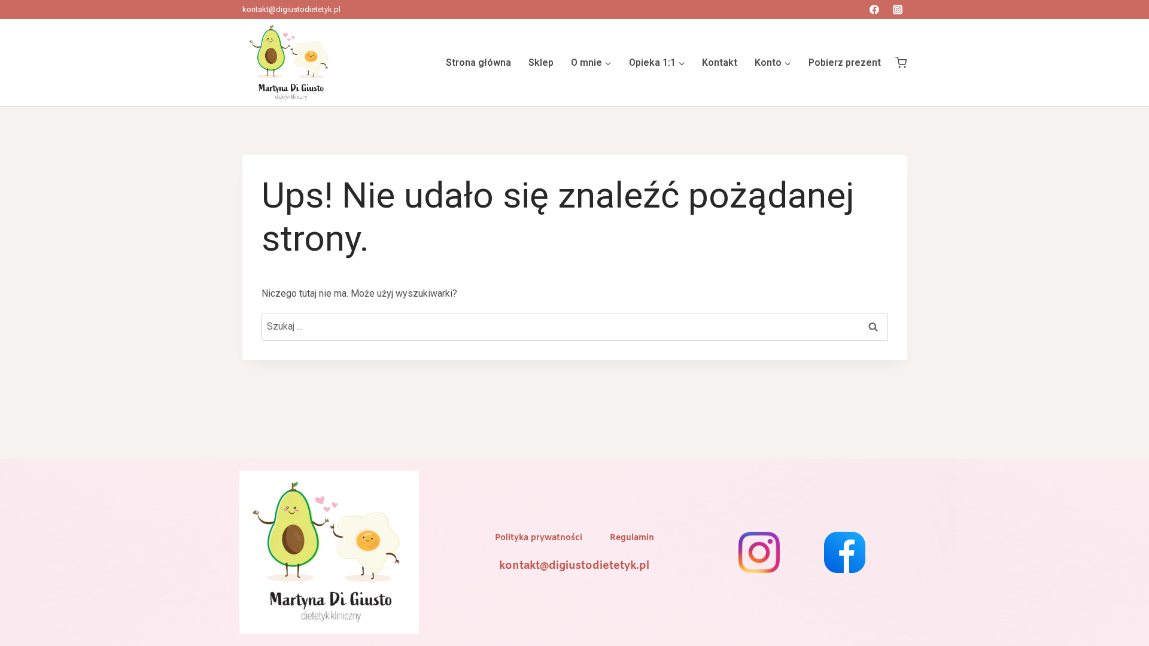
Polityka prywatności (538, 538)
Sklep (541, 62)
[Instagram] (897, 9)
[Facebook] (874, 9)
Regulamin (632, 538)
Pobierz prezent (844, 62)
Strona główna (478, 62)
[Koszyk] (901, 62)
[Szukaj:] (575, 326)
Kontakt (719, 62)
